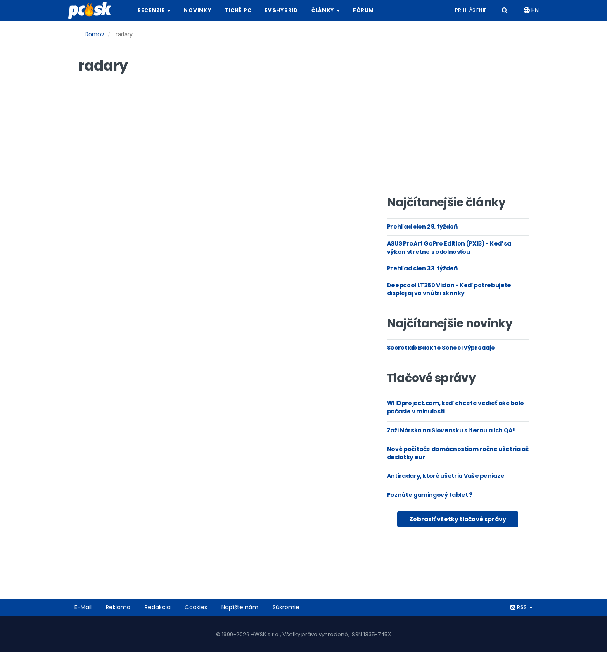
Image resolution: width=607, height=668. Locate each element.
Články (323, 10)
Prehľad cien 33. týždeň (422, 268)
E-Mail (83, 607)
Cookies (196, 607)
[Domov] (93, 10)
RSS (522, 607)
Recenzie (152, 10)
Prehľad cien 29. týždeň (422, 226)
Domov (94, 34)
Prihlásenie (471, 10)
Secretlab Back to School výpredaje (441, 348)
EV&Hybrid (281, 10)
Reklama (118, 607)
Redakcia (158, 607)
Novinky (197, 10)
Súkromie (286, 607)
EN (534, 10)
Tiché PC (238, 10)
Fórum (363, 10)
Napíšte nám (239, 607)
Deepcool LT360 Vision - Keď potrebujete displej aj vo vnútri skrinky (449, 289)
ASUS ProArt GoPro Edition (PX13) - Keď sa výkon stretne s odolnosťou (449, 247)
